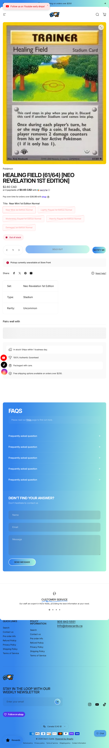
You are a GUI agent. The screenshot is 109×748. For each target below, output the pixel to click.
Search (6, 627)
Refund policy (28, 743)
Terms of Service (11, 653)
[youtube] (4, 358)
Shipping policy (65, 743)
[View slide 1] (49, 610)
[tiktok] (4, 365)
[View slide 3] (56, 610)
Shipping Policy (10, 649)
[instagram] (4, 371)
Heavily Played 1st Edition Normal (65, 218)
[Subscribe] (57, 702)
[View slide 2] (52, 610)
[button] (28, 190)
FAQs (28, 420)
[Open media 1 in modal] (101, 27)
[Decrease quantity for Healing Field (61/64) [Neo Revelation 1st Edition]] (6, 250)
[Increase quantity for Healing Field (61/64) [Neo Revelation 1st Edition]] (19, 250)
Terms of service (52, 743)
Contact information (79, 743)
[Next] (105, 3)
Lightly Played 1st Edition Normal (56, 210)
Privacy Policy (9, 644)
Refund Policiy (9, 640)
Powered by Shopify (64, 739)
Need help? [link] (101, 273)
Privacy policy (39, 743)
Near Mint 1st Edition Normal (19, 210)
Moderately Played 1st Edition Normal (23, 218)
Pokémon (8, 168)
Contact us (8, 632)
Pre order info (9, 636)
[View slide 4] (59, 610)
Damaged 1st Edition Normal (19, 227)
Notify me (99, 250)
